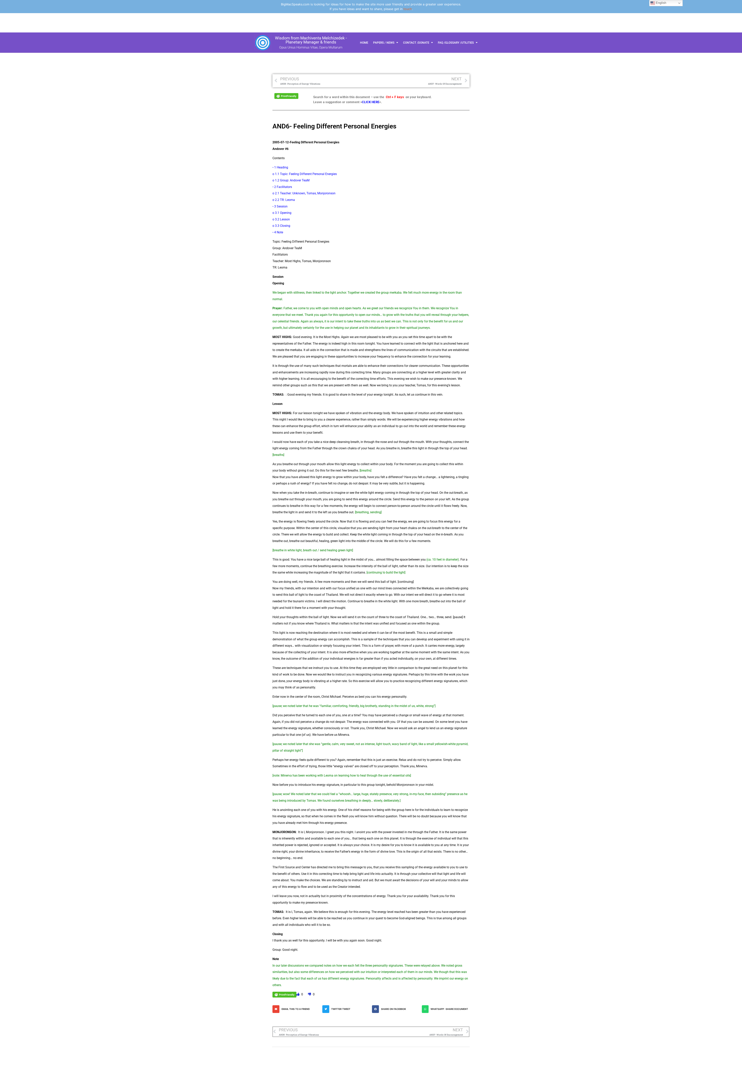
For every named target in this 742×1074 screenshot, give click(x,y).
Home (364, 42)
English (660, 2)
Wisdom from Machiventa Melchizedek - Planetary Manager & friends (311, 40)
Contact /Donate (416, 42)
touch (407, 9)
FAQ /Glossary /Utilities (456, 42)
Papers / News (383, 42)
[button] (296, 1009)
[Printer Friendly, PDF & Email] (286, 95)
